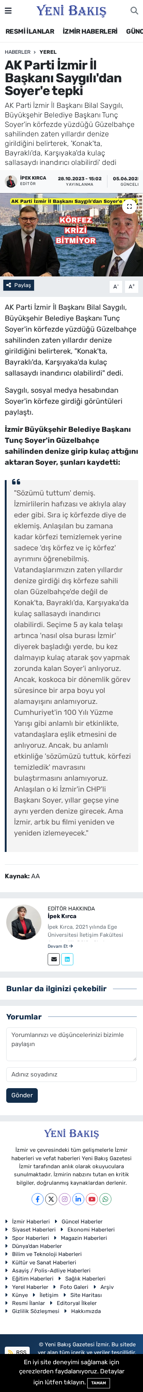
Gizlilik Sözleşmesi (35, 1311)
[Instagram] (65, 1199)
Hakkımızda (86, 1311)
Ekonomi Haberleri (91, 1229)
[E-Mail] (54, 959)
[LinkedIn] (78, 1199)
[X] (51, 1199)
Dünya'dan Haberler (37, 1246)
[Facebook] (38, 1199)
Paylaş (22, 285)
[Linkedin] (67, 959)
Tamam (98, 1383)
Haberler (17, 52)
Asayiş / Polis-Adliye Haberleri (51, 1270)
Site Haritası (86, 1295)
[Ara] (134, 11)
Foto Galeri (74, 1287)
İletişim (49, 1295)
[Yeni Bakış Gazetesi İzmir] (71, 10)
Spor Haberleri (30, 1238)
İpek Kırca (62, 916)
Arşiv (107, 1287)
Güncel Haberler (82, 1221)
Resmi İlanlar (28, 1303)
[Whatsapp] (105, 1199)
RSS (20, 1352)
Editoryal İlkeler (77, 1303)
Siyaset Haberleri (34, 1229)
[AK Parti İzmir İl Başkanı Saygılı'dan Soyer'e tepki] (71, 235)
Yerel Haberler (30, 1287)
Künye (20, 1295)
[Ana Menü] (8, 10)
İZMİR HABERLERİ (90, 31)
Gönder (22, 1095)
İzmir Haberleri (31, 1221)
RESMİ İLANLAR (30, 31)
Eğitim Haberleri (33, 1278)
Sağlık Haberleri (85, 1278)
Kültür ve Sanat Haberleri (44, 1262)
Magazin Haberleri (84, 1238)
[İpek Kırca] (23, 921)
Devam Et (58, 946)
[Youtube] (92, 1199)
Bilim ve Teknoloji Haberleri (47, 1254)
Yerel (48, 52)
